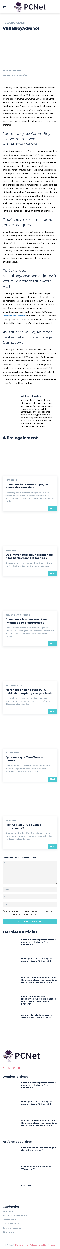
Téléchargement (15, 23)
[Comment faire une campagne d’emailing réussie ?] (30, 459)
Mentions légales (21, 1245)
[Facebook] (4, 1068)
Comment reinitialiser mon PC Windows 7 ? (38, 1167)
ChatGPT (26, 1185)
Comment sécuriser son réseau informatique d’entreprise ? (27, 621)
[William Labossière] (12, 411)
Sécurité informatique (18, 615)
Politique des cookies (38, 1245)
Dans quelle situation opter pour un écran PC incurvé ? (36, 959)
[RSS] (14, 1068)
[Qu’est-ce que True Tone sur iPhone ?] (30, 732)
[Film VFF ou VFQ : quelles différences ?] (30, 800)
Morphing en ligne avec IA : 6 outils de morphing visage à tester (30, 691)
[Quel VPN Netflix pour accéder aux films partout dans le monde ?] (30, 530)
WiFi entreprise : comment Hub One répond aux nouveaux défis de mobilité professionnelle (39, 980)
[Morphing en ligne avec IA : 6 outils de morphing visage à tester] (30, 665)
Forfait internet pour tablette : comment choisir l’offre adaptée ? (38, 942)
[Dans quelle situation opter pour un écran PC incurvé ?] (11, 965)
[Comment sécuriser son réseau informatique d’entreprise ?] (30, 594)
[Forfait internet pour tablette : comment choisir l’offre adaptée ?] (11, 946)
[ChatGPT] (11, 1192)
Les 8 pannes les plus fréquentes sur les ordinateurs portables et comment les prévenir (38, 1000)
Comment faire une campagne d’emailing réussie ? (27, 486)
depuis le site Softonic (14, 315)
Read (52, 509)
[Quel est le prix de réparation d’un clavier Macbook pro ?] (11, 1021)
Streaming (11, 550)
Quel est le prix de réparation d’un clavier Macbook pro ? (37, 1016)
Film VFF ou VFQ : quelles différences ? (23, 826)
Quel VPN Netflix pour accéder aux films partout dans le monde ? (29, 556)
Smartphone (12, 753)
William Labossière (17, 75)
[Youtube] (19, 1068)
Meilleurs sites (14, 685)
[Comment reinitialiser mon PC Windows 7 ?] (11, 1173)
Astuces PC (11, 480)
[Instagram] (9, 1068)
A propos (51, 1245)
